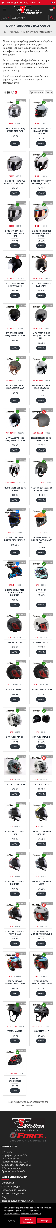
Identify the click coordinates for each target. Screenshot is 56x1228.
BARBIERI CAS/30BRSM (15, 1079)
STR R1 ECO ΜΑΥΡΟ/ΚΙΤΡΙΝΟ (41, 832)
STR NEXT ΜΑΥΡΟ (14, 689)
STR (37, 585)
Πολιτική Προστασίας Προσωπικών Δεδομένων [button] (22, 1214)
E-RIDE (37, 123)
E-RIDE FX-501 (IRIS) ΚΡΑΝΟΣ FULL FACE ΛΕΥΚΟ (41, 233)
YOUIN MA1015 (14, 1031)
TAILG (11, 123)
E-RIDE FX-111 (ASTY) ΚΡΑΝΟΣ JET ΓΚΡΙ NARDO (41, 131)
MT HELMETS (11, 278)
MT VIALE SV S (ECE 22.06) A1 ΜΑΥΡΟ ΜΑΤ (14, 439)
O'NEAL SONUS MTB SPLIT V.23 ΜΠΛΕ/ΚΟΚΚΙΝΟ (14, 592)
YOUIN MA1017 (41, 1031)
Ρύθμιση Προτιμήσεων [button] (28, 1221)
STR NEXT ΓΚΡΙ (15, 642)
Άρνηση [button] (11, 1221)
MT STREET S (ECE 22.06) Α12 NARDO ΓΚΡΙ (41, 335)
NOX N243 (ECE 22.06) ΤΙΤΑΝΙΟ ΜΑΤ (41, 439)
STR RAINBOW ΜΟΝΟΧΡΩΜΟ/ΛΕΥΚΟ (41, 932)
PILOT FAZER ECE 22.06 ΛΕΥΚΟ (15, 489)
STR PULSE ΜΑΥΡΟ (41, 737)
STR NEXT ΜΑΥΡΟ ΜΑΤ (41, 689)
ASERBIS (11, 533)
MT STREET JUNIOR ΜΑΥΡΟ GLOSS (15, 284)
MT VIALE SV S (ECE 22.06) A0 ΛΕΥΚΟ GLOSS (41, 388)
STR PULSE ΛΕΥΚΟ (14, 737)
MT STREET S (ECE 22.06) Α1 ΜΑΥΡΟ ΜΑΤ (14, 334)
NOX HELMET (38, 433)
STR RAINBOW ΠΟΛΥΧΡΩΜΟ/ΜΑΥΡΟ (41, 982)
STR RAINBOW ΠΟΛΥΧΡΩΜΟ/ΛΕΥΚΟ (15, 982)
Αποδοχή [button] (44, 1221)
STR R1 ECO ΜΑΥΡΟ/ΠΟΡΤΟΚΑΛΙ (14, 932)
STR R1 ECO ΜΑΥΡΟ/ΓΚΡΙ (14, 832)
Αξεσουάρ (15, 31)
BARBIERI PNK (11, 1026)
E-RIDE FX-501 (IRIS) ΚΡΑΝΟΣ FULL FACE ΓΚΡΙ (14, 233)
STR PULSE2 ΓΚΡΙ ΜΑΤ (14, 784)
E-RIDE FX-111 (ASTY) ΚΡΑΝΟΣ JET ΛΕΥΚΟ (41, 182)
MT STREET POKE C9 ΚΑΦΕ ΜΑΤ (41, 284)
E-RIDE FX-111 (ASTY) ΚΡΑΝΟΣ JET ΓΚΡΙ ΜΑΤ (14, 182)
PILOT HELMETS (11, 483)
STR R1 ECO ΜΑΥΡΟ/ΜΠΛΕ (41, 882)
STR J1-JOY (41, 590)
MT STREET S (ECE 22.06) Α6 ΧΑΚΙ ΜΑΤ (15, 386)
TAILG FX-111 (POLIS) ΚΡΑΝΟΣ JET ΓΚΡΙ (14, 130)
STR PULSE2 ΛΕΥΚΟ (41, 784)
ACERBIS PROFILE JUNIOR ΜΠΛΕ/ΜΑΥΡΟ (14, 538)
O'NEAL (11, 585)
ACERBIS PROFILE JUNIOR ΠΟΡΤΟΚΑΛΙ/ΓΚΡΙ (41, 540)
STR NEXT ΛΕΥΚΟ (41, 642)
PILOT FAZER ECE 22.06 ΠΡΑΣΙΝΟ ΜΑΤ (41, 489)
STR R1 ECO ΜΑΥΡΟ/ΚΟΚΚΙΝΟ (14, 882)
